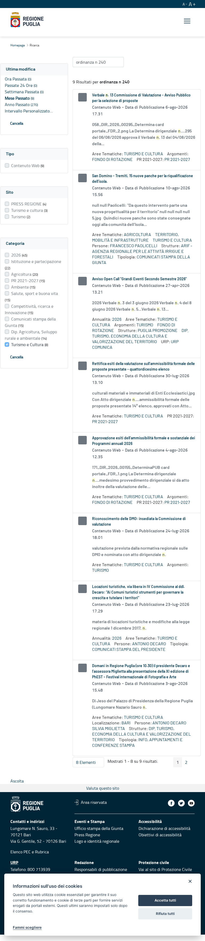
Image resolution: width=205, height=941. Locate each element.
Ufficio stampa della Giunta (98, 828)
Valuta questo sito (102, 788)
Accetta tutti (165, 900)
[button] (34, 69)
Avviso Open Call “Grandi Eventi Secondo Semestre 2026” (139, 279)
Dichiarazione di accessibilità (164, 828)
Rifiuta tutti (165, 913)
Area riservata (94, 802)
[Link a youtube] (191, 803)
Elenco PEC (20, 852)
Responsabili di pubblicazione (100, 869)
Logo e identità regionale (96, 841)
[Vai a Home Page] (27, 20)
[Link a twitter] (181, 803)
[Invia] (117, 62)
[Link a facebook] (171, 803)
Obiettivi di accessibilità (160, 835)
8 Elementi (90, 763)
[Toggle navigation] (187, 21)
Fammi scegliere (27, 927)
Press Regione (87, 835)
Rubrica (42, 852)
